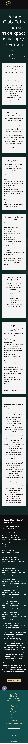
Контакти (14, 721)
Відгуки (13, 718)
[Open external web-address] (14, 741)
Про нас (14, 709)
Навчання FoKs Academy (14, 724)
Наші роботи (14, 712)
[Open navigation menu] (24, 4)
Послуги (14, 706)
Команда (14, 715)
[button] (14, 680)
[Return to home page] (9, 4)
